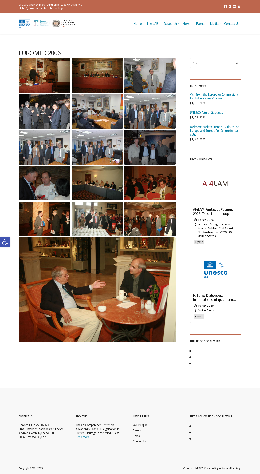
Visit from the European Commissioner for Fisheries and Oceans (215, 96)
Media (214, 24)
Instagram (239, 6)
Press (136, 436)
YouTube (234, 6)
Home (137, 24)
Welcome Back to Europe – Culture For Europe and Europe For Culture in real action (214, 130)
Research (170, 24)
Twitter (229, 6)
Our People (140, 425)
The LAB (152, 24)
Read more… (84, 437)
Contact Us (231, 24)
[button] (5, 242)
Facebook (225, 6)
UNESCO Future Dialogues (206, 112)
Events (200, 24)
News (186, 24)
